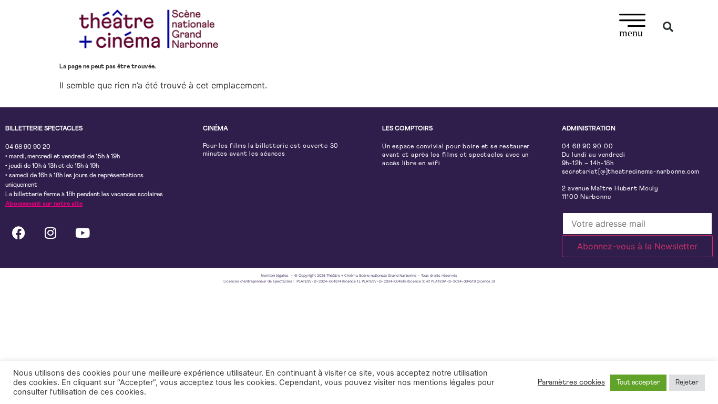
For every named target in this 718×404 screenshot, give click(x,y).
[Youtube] (82, 232)
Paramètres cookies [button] (571, 382)
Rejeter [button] (687, 382)
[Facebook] (18, 232)
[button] (632, 26)
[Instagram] (50, 232)
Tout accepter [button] (638, 382)
